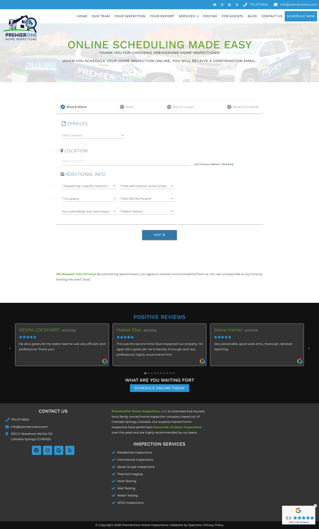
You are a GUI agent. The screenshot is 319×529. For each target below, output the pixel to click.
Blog (252, 16)
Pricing (210, 16)
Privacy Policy (214, 525)
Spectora (194, 525)
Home (82, 16)
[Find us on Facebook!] (229, 4)
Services (187, 16)
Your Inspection (129, 16)
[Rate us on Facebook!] (237, 4)
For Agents (232, 16)
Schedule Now (301, 16)
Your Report (162, 16)
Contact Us (272, 16)
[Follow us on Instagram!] (222, 4)
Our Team (101, 16)
